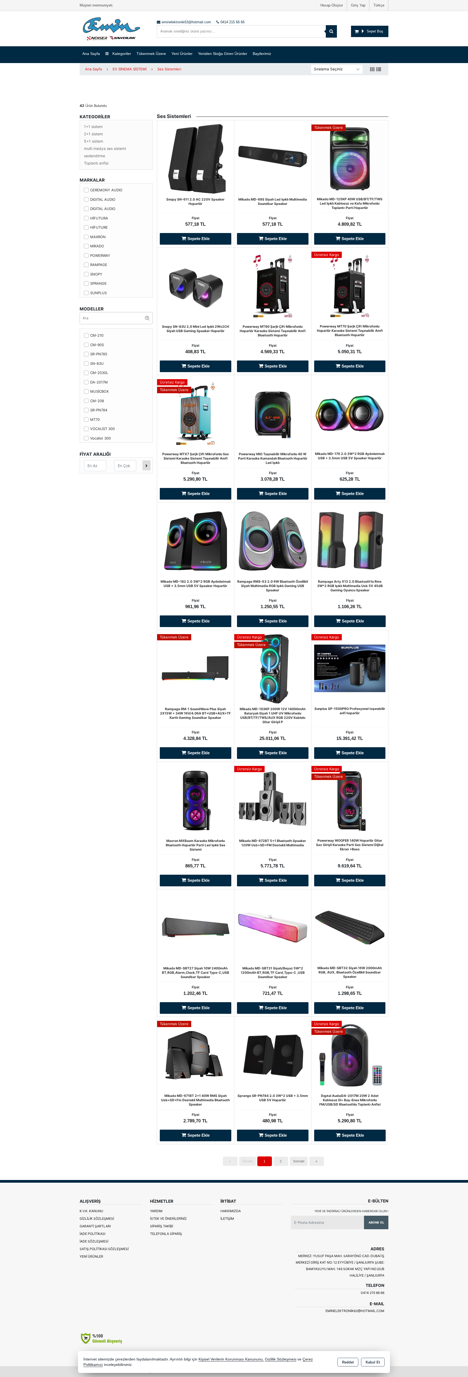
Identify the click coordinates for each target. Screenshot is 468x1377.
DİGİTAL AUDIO (102, 208)
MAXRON (98, 237)
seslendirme (94, 155)
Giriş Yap (358, 5)
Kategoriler (121, 53)
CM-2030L (99, 373)
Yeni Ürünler (91, 1256)
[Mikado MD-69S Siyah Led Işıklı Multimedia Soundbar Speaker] (272, 158)
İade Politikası (92, 1234)
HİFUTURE (99, 227)
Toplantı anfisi (96, 163)
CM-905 (97, 345)
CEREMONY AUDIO (106, 190)
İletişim (227, 1219)
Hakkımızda (230, 1211)
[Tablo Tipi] (378, 69)
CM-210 (96, 335)
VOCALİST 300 (102, 429)
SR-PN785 (98, 354)
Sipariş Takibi (161, 1226)
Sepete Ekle (198, 238)
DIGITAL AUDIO (102, 199)
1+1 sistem (93, 126)
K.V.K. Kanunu (91, 1211)
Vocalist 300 (100, 438)
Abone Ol (376, 1222)
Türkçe (378, 5)
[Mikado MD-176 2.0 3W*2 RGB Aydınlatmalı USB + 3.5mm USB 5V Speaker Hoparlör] (349, 413)
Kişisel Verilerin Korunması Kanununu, (231, 1359)
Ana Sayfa (91, 53)
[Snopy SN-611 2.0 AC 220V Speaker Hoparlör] (195, 158)
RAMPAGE (98, 265)
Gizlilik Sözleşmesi (97, 1219)
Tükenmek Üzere (151, 53)
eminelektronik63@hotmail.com (355, 1311)
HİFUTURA (99, 218)
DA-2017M (99, 382)
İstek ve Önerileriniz (168, 1219)
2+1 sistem (93, 134)
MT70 (95, 419)
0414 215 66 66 (372, 1293)
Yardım (156, 1211)
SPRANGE (98, 283)
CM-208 (97, 401)
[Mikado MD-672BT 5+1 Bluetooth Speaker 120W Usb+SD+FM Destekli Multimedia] (272, 799)
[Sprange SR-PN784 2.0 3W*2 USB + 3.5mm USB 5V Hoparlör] (272, 1054)
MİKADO (97, 246)
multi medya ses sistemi (105, 148)
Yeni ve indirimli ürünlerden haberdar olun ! (351, 1211)
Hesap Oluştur (331, 5)
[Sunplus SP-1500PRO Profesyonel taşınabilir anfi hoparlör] (349, 668)
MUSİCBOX (99, 391)
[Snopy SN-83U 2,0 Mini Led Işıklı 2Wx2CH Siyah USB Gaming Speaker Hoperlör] (195, 285)
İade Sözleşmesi (94, 1241)
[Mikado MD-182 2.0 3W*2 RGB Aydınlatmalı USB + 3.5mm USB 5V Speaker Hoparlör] (195, 540)
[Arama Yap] (331, 31)
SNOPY (96, 274)
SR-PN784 (98, 410)
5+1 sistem (93, 141)
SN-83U (97, 363)
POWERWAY (100, 255)
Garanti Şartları (95, 1226)
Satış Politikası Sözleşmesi (104, 1249)
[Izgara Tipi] (372, 69)
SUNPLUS (98, 293)
